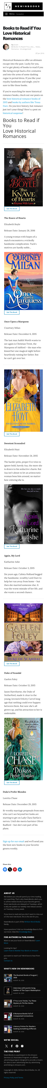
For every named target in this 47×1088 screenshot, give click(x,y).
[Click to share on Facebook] (5, 869)
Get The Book (12, 208)
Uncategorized (25, 49)
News (38, 47)
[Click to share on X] (10, 869)
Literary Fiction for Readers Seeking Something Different (24, 1027)
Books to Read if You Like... (23, 47)
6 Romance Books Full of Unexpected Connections (23, 1014)
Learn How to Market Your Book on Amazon (21, 950)
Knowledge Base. (25, 932)
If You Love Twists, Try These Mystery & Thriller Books (24, 1002)
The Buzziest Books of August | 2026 (25, 976)
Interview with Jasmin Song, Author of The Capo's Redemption (26, 989)
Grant (16, 44)
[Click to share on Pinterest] (15, 869)
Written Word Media (32, 922)
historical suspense (13, 113)
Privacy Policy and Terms (13, 1077)
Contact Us (8, 960)
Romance (15, 49)
